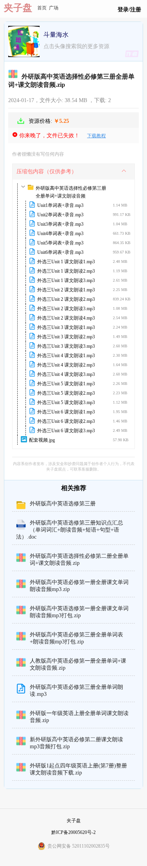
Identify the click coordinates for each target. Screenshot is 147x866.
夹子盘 (18, 8)
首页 (42, 8)
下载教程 (96, 135)
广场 (53, 8)
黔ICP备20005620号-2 (73, 832)
